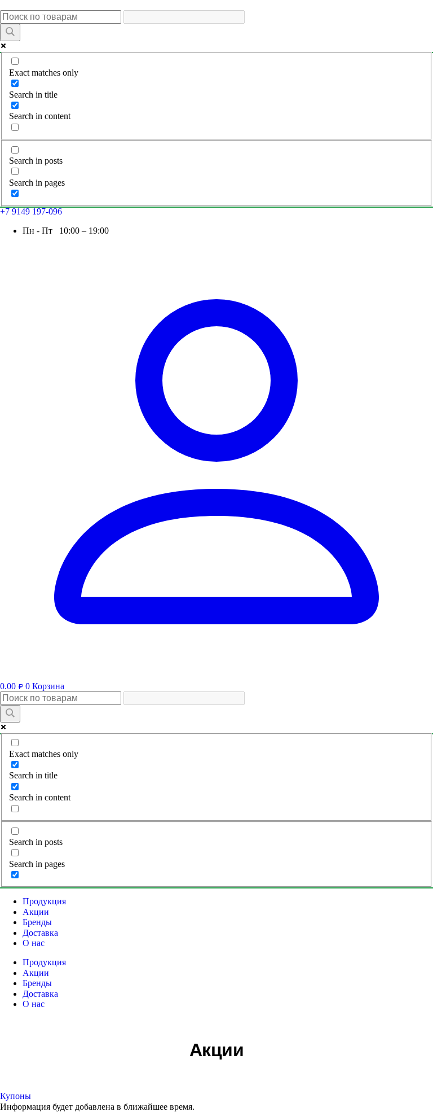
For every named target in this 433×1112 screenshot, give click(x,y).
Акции (36, 912)
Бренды (37, 922)
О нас (34, 943)
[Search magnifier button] (10, 32)
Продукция (44, 901)
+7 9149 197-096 (31, 211)
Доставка (40, 933)
